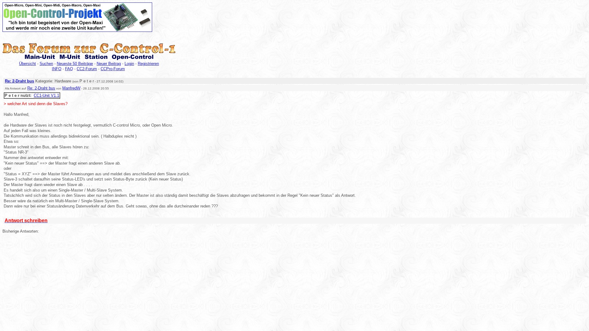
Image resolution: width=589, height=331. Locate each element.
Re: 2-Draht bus (19, 81)
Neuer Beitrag (109, 63)
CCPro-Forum (113, 69)
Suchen (46, 63)
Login (129, 63)
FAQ (69, 69)
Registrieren (148, 63)
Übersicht (27, 63)
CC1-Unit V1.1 (46, 95)
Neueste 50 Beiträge (75, 63)
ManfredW (71, 88)
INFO (56, 69)
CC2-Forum (87, 69)
